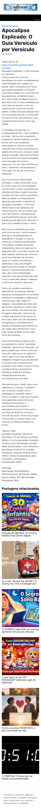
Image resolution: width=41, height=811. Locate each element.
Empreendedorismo (10, 26)
